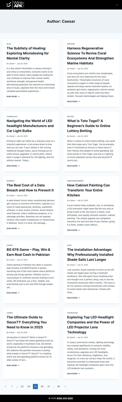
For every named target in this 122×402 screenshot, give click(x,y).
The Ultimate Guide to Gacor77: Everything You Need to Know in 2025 (27, 322)
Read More (13, 96)
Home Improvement (75, 181)
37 (48, 386)
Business (10, 181)
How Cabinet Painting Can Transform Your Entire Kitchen (88, 190)
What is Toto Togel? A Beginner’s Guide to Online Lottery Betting (88, 126)
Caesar (12, 64)
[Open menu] (117, 5)
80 (58, 386)
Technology (12, 116)
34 (28, 386)
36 (42, 386)
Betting (70, 116)
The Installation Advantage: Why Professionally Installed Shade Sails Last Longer (90, 255)
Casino (10, 245)
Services (71, 44)
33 (22, 386)
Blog (9, 44)
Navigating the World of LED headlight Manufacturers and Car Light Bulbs (30, 126)
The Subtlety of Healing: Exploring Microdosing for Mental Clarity (28, 53)
